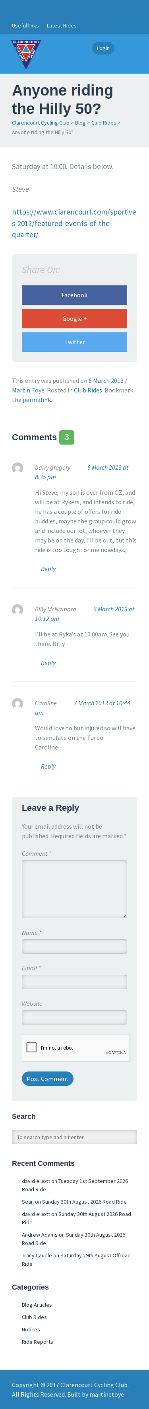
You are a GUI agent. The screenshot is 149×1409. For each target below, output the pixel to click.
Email (31, 968)
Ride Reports (37, 1341)
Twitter (74, 342)
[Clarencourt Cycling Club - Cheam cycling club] (25, 54)
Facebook (74, 295)
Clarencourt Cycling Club (41, 122)
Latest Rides (62, 25)
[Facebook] (16, 9)
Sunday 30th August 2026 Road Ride (84, 1201)
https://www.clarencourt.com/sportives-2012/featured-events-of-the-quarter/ (74, 223)
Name (31, 933)
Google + (74, 318)
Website (32, 1003)
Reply (48, 569)
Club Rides (103, 122)
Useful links (25, 25)
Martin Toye (28, 390)
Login (103, 48)
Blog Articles (37, 1304)
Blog (80, 122)
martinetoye (106, 1394)
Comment (36, 853)
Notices (31, 1329)
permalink (37, 400)
